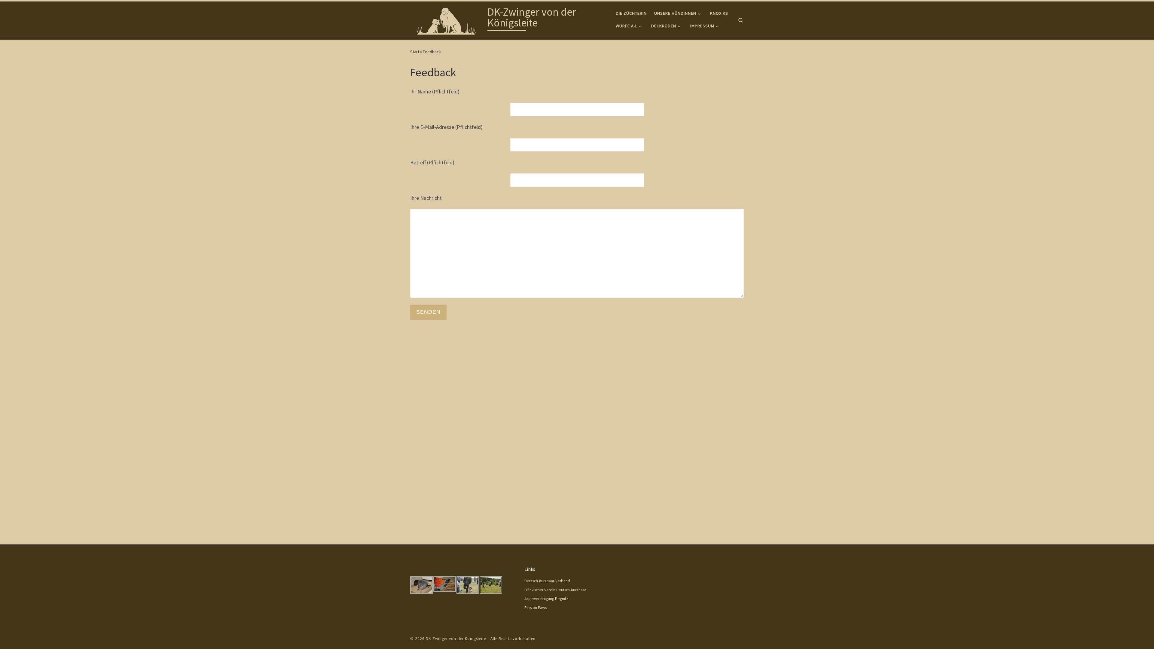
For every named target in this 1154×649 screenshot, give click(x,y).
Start (414, 51)
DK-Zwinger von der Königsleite (456, 638)
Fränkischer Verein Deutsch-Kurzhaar (555, 590)
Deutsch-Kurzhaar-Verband (547, 580)
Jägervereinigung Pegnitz (546, 598)
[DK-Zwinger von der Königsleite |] (447, 18)
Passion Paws (535, 607)
